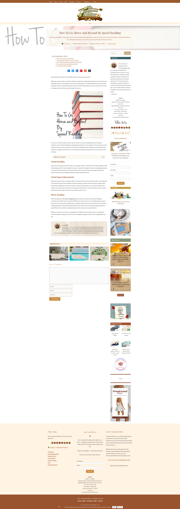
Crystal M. (67, 43)
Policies (78, 1)
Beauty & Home (52, 460)
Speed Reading (112, 43)
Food (113, 245)
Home (50, 1)
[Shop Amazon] (129, 128)
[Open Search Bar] (90, 23)
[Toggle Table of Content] (102, 157)
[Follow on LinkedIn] (127, 128)
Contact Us (120, 115)
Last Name (113, 170)
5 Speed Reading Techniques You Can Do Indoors (68, 60)
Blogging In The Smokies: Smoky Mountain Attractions (126, 351)
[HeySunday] (120, 235)
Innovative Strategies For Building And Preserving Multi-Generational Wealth (99, 256)
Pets (49, 462)
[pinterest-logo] (81, 71)
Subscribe (72, 1)
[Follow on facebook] (122, 128)
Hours (66, 1)
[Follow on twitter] (124, 128)
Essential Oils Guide (53, 454)
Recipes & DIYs (52, 456)
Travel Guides (51, 458)
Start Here (51, 452)
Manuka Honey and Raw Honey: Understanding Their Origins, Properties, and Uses (120, 258)
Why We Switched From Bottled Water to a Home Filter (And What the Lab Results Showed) (58, 256)
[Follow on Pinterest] (117, 128)
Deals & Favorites (53, 465)
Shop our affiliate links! (121, 138)
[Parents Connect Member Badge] (120, 370)
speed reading (86, 77)
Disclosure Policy (92, 501)
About (55, 1)
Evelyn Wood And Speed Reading (64, 65)
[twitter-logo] (73, 71)
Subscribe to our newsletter (118, 153)
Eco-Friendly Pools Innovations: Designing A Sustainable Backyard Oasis (78, 256)
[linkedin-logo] (77, 71)
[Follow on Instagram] (112, 128)
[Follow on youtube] (119, 128)
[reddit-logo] (85, 71)
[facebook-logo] (69, 71)
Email (111, 175)
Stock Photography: (119, 460)
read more (95, 233)
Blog (61, 1)
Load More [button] (120, 295)
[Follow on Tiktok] (114, 128)
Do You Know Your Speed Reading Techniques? (67, 64)
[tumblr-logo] (89, 71)
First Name (113, 164)
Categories (86, 1)
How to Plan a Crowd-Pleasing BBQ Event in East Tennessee (120, 284)
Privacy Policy (81, 501)
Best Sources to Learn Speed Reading (65, 58)
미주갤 (120, 378)
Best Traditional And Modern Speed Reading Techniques (69, 62)
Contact (94, 1)
